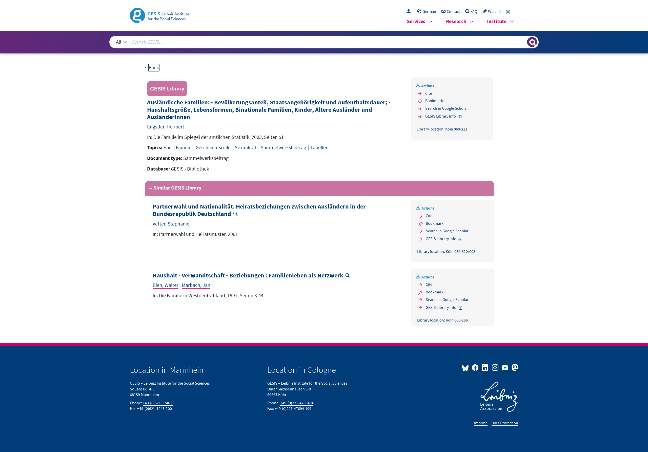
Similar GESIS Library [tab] (177, 188)
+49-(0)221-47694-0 (296, 403)
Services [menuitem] (416, 21)
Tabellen (319, 147)
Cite (428, 93)
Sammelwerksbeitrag (283, 147)
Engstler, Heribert (165, 127)
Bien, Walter (165, 285)
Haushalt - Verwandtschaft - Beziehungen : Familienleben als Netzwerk (248, 276)
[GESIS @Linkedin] (485, 367)
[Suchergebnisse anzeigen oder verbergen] (532, 42)
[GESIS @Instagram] (495, 367)
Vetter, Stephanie (171, 224)
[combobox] (324, 42)
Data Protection (505, 423)
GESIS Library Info (440, 116)
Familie (183, 147)
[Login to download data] (410, 11)
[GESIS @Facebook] (475, 367)
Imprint (481, 423)
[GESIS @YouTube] (505, 367)
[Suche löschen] (522, 42)
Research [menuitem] (456, 21)
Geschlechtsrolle (213, 147)
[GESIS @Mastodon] (514, 367)
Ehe (168, 147)
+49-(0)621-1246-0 (158, 403)
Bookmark (434, 100)
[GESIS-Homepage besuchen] (160, 15)
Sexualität (245, 147)
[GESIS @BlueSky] (466, 367)
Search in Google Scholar (446, 108)
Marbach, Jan (196, 285)
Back (154, 67)
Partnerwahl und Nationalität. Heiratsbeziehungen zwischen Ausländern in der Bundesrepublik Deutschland (259, 210)
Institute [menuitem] (497, 21)
